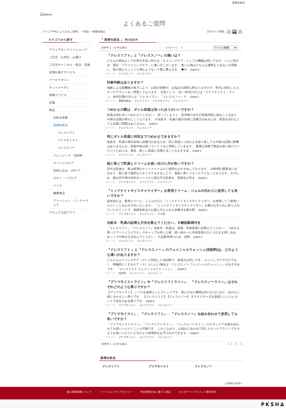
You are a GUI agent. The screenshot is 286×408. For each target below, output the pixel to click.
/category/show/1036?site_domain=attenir (50, 163)
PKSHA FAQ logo (273, 404)
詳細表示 (195, 69)
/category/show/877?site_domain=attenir (46, 49)
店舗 (52, 102)
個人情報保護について (79, 391)
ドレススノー (66, 147)
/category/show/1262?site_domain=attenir (50, 193)
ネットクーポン (59, 87)
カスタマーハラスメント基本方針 (197, 391)
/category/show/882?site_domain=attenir (46, 95)
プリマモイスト (67, 140)
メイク (57, 185)
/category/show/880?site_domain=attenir (46, 87)
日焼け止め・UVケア (67, 170)
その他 (161, 213)
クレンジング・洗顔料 (67, 155)
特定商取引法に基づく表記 (155, 391)
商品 (86, 31)
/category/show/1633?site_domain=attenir (46, 212)
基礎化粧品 (60, 125)
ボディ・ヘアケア (65, 178)
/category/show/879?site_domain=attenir (46, 80)
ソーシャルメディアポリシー (116, 391)
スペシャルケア (63, 163)
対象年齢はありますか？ (125, 82)
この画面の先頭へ (233, 383)
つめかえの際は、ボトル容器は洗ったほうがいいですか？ (150, 109)
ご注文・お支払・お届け (65, 57)
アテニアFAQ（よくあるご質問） (61, 31)
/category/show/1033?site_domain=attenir (50, 125)
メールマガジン (59, 79)
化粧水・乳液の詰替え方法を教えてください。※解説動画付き (154, 222)
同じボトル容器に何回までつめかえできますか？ (144, 136)
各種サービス (58, 95)
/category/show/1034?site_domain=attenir (50, 155)
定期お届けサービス (62, 72)
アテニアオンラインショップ (68, 49)
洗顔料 (122, 273)
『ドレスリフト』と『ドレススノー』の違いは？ (144, 55)
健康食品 (59, 193)
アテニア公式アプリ (62, 212)
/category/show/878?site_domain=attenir (46, 57)
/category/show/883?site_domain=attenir (46, 102)
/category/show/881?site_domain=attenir (46, 65)
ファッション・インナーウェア (70, 203)
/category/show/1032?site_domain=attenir (46, 110)
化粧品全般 (60, 117)
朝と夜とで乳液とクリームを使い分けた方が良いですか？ (150, 163)
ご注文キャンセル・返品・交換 (69, 64)
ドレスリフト (66, 132)
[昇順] (240, 46)
